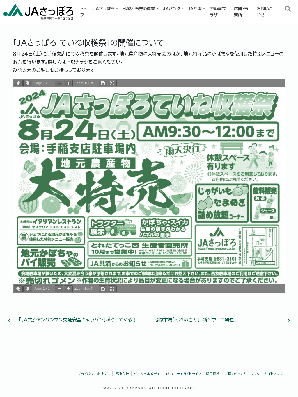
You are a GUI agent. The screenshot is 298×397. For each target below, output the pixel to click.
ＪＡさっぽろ (104, 9)
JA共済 (195, 9)
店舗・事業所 (241, 12)
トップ (83, 12)
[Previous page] (18, 83)
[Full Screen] (112, 83)
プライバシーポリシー (93, 373)
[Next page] (27, 83)
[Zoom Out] (59, 83)
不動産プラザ (218, 12)
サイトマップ (274, 373)
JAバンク (171, 9)
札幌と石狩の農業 (139, 9)
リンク (255, 373)
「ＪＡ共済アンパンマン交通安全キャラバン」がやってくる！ (77, 319)
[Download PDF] (103, 83)
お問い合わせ (265, 12)
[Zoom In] (68, 83)
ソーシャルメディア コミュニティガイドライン (167, 373)
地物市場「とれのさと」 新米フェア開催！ (197, 319)
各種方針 (122, 373)
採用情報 (213, 373)
